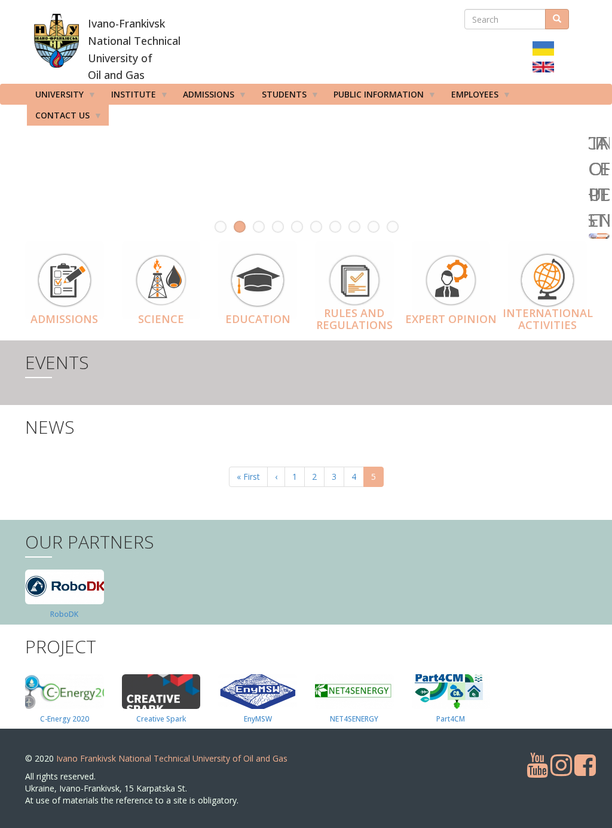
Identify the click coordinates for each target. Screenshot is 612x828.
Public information (374, 97)
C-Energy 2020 (64, 719)
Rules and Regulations (354, 319)
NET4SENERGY (354, 719)
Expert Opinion (451, 319)
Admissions (64, 319)
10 (393, 227)
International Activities (548, 319)
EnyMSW (258, 719)
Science (161, 319)
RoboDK (64, 614)
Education (257, 319)
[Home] (56, 41)
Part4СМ (450, 719)
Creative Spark (161, 719)
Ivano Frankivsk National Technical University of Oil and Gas (171, 758)
